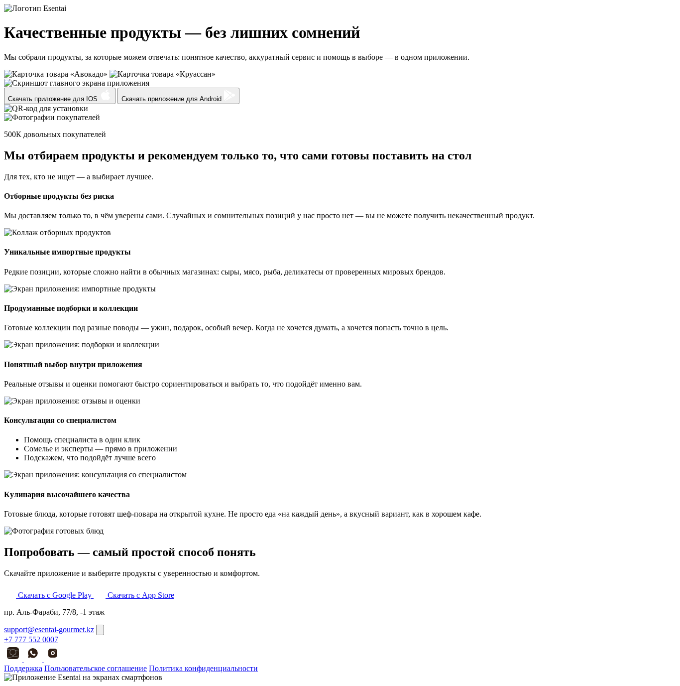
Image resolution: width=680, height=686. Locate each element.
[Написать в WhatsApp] (34, 659)
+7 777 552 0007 (31, 639)
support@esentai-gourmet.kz (49, 629)
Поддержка (23, 668)
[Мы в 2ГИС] (14, 659)
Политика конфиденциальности (203, 668)
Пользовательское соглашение (95, 668)
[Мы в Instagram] (53, 659)
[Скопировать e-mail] (100, 630)
